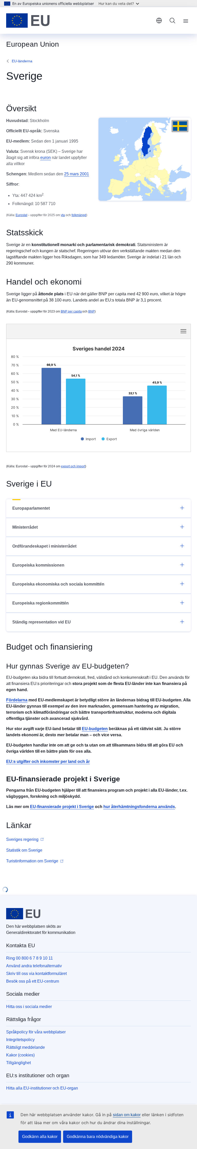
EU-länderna (22, 61)
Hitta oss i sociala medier (29, 1006)
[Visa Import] (88, 439)
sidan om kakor (127, 1115)
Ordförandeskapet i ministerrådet (44, 546)
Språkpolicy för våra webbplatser (36, 1032)
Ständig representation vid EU (41, 622)
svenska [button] (159, 20)
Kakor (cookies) (20, 1055)
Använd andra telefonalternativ (34, 966)
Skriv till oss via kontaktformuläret (36, 973)
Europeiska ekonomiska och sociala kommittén (58, 584)
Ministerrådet (25, 527)
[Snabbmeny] (183, 331)
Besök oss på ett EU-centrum (32, 981)
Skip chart (59, 331)
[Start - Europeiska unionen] (28, 20)
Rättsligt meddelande (25, 1047)
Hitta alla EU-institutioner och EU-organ (42, 1088)
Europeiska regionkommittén (40, 603)
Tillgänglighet (18, 1063)
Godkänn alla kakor (39, 1136)
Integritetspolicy (20, 1039)
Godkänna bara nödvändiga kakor (98, 1136)
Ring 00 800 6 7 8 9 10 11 (29, 958)
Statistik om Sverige (24, 850)
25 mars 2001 (76, 174)
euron (45, 157)
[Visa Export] (109, 439)
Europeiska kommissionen (38, 565)
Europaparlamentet (31, 508)
